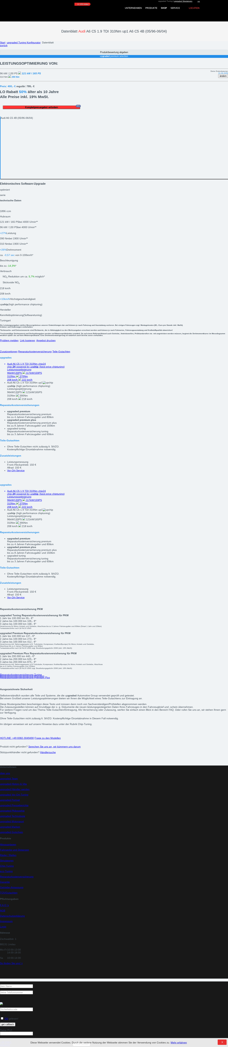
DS (6, 1018)
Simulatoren (7, 860)
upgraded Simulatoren (183, 1)
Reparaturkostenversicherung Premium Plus (25, 677)
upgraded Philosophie (12, 810)
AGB (2, 910)
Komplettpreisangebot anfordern (52, 107)
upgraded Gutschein (11, 832)
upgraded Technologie (12, 816)
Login (3, 926)
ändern (223, 76)
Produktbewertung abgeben (114, 52)
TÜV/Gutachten (8, 892)
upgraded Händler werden (15, 789)
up (21, 304)
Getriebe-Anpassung (11, 887)
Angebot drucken (46, 340)
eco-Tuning (6, 871)
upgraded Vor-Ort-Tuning (14, 794)
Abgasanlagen (8, 844)
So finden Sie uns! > (11, 963)
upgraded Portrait (10, 800)
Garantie (5, 882)
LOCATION (194, 8)
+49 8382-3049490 (17, 738)
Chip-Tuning (7, 865)
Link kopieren (27, 340)
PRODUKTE (151, 8)
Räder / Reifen (8, 855)
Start (2, 42)
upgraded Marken (10, 826)
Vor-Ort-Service (16, 470)
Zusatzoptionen (8, 351)
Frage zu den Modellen (48, 738)
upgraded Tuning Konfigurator (24, 42)
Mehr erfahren (179, 1042)
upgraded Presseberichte (14, 805)
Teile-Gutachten (61, 351)
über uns (5, 773)
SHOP (164, 8)
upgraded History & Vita (13, 783)
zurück (3, 45)
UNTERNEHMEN (133, 8)
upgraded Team (9, 778)
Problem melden (9, 340)
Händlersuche (48, 752)
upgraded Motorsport (12, 821)
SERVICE (175, 8)
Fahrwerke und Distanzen (14, 849)
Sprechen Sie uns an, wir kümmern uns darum (54, 746)
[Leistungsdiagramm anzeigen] (18, 233)
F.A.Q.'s (4, 905)
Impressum (6, 921)
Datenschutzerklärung (12, 915)
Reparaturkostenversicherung (35, 351)
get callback (7, 1024)
